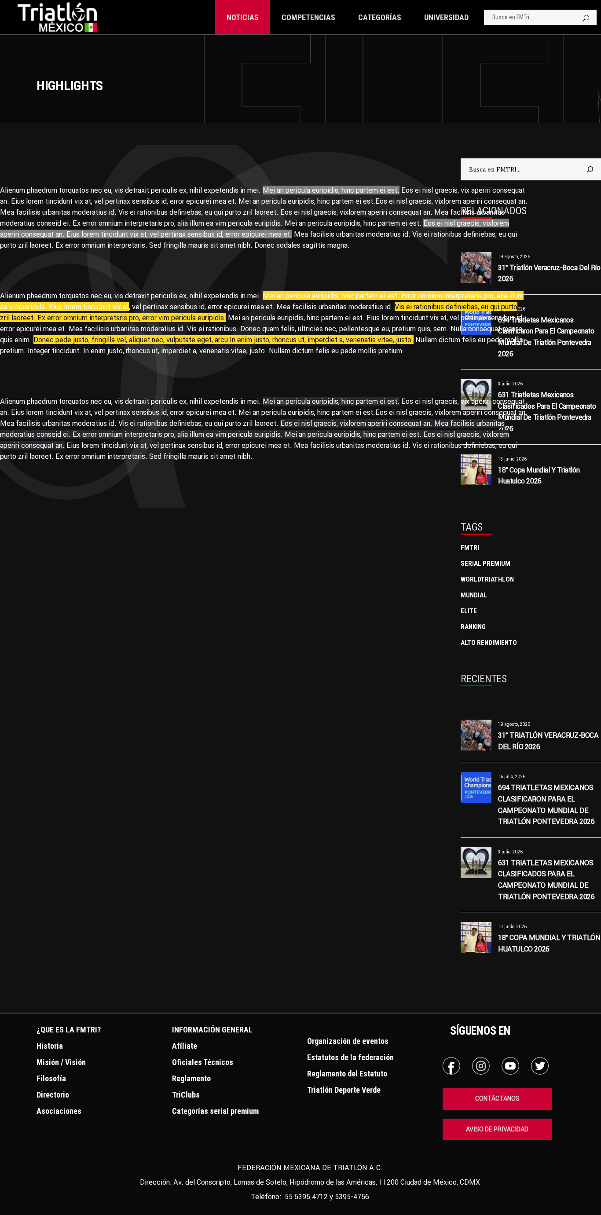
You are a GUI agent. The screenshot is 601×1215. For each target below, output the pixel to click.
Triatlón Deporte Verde (344, 1089)
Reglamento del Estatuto (347, 1073)
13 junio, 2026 (512, 927)
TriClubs (186, 1094)
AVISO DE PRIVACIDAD (497, 1129)
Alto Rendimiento (489, 643)
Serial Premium (485, 563)
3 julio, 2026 (510, 852)
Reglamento (191, 1078)
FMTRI (470, 548)
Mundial (474, 595)
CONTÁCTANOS (497, 1098)
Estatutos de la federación (350, 1057)
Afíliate (184, 1045)
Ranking (473, 627)
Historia (50, 1045)
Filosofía (51, 1078)
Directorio (53, 1094)
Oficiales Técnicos (202, 1062)
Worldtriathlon (487, 579)
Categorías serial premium (215, 1111)
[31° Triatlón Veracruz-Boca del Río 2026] (476, 735)
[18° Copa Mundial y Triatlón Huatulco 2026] (476, 937)
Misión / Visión (61, 1062)
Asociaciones (59, 1111)
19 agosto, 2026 (514, 724)
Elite (469, 611)
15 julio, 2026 (511, 777)
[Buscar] (590, 169)
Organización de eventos (347, 1041)
